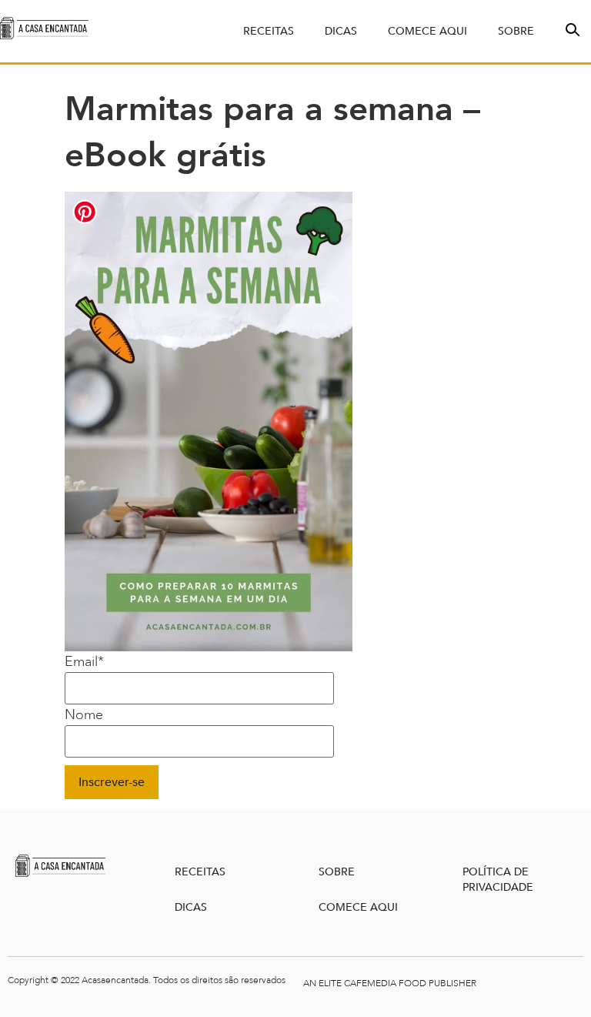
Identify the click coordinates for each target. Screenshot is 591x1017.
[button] (571, 28)
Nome (84, 715)
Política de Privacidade (497, 880)
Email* (84, 662)
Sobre (516, 31)
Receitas (268, 31)
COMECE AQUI (358, 907)
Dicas (341, 31)
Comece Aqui (427, 31)
